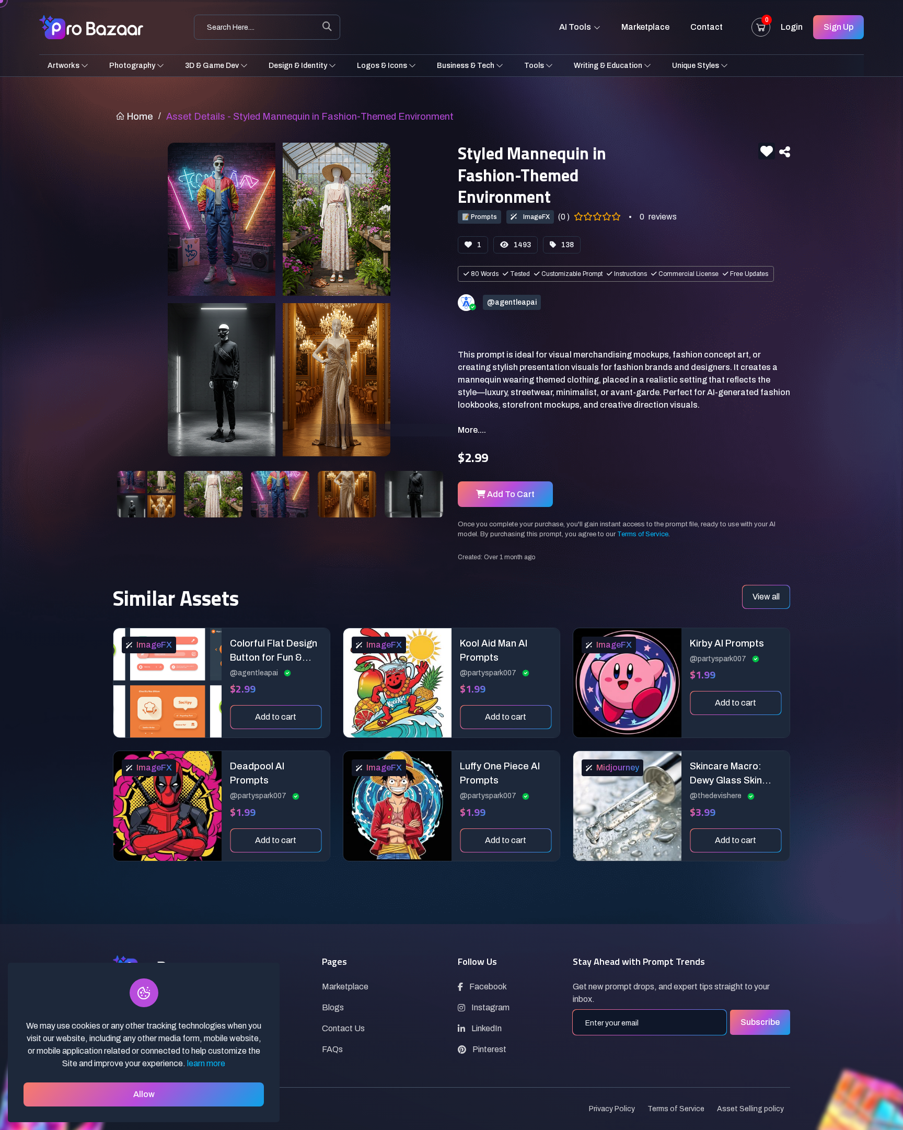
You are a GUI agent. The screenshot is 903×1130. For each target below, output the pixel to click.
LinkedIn (486, 1028)
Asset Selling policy (750, 1109)
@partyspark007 (489, 673)
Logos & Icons (383, 66)
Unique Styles (696, 66)
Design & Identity (299, 66)
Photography (133, 66)
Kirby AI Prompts (727, 643)
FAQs (332, 1049)
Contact (706, 26)
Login (792, 26)
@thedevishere (716, 796)
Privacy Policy (612, 1109)
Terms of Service (642, 534)
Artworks (64, 66)
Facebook (488, 986)
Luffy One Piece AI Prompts (500, 773)
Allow (144, 1094)
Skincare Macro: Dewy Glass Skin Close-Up (726, 774)
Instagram (490, 1007)
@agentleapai (255, 673)
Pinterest (489, 1049)
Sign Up (838, 26)
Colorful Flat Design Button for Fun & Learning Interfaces (273, 651)
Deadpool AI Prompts (257, 773)
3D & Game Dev (212, 66)
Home (139, 116)
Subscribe (760, 1022)
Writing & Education (609, 66)
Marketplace (645, 26)
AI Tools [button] (576, 26)
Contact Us (343, 1028)
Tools (535, 66)
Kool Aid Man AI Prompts (493, 650)
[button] (784, 152)
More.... (472, 429)
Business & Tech (466, 66)
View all (766, 596)
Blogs (333, 1007)
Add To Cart (510, 494)
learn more (206, 1063)
